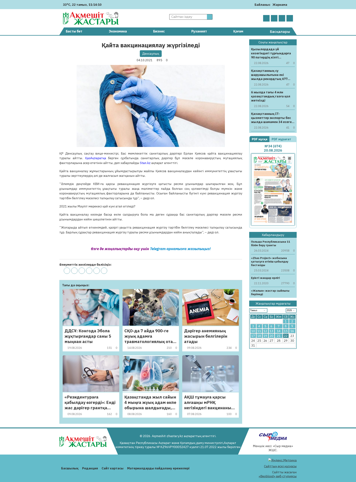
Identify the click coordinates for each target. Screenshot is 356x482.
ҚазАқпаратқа (95, 158)
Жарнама (280, 5)
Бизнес (159, 31)
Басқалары (280, 32)
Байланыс (262, 5)
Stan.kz (145, 163)
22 (286, 336)
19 (265, 336)
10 (253, 331)
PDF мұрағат (282, 139)
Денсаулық (150, 54)
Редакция (90, 468)
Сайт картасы (112, 468)
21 (279, 336)
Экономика (118, 31)
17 (253, 336)
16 (292, 331)
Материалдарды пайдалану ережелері (158, 468)
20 (271, 336)
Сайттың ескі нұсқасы (280, 466)
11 (259, 331)
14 (279, 331)
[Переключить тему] (291, 4)
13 (271, 331)
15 (286, 331)
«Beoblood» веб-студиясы (278, 476)
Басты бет (74, 31)
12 (265, 331)
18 (259, 336)
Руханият (199, 31)
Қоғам (238, 31)
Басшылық (69, 468)
